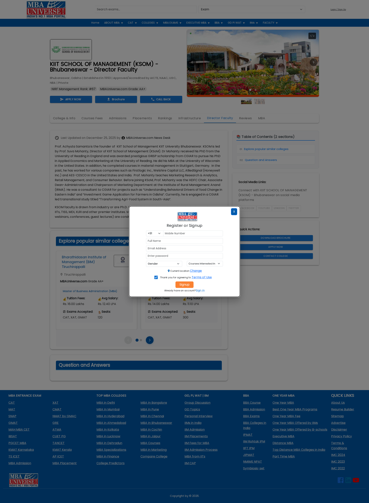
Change (196, 270)
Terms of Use (202, 277)
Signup (184, 284)
